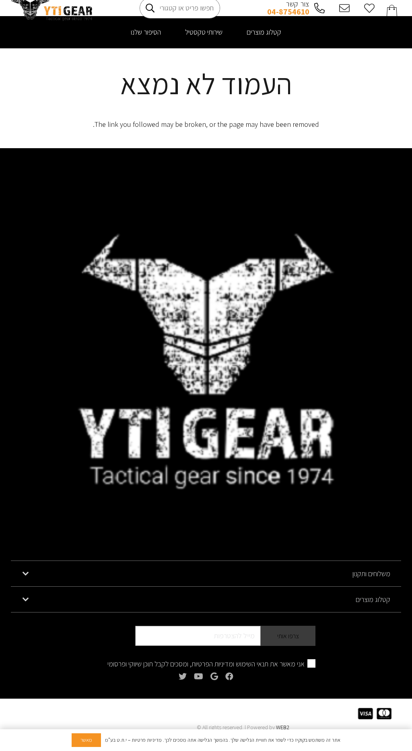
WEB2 (282, 727)
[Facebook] (229, 676)
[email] (342, 8)
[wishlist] (367, 8)
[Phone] (317, 8)
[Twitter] (183, 676)
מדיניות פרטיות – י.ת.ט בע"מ (133, 740)
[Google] (214, 676)
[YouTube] (198, 676)
